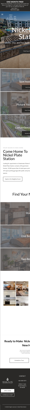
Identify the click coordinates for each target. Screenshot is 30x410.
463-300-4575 (15, 18)
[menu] (2, 14)
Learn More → (15, 8)
